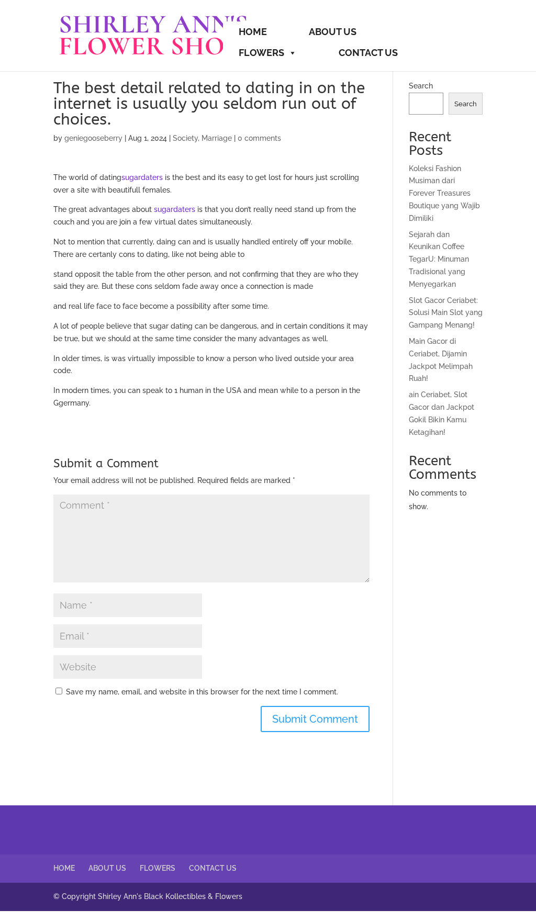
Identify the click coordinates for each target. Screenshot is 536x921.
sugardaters (142, 177)
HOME (253, 31)
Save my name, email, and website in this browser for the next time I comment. (202, 692)
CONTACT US (368, 52)
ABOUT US (332, 31)
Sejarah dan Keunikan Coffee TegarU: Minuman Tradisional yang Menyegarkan (439, 259)
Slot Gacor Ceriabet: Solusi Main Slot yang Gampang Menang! (446, 313)
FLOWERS (261, 52)
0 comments (259, 138)
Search (421, 86)
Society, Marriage (202, 138)
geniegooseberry (93, 138)
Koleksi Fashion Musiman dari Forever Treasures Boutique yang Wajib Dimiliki (444, 193)
